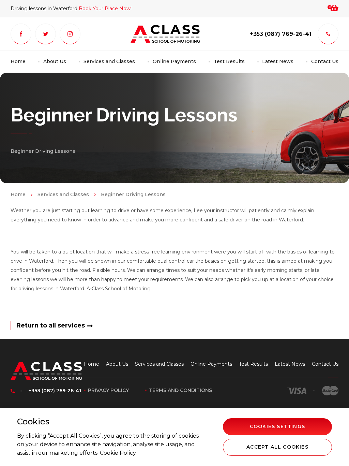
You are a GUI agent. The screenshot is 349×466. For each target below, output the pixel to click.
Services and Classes (109, 61)
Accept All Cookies (277, 447)
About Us (54, 61)
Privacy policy (108, 390)
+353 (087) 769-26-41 (281, 34)
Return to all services (50, 325)
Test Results (229, 61)
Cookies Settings (277, 426)
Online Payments (174, 61)
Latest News (277, 61)
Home (18, 61)
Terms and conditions (180, 390)
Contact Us (324, 61)
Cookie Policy (118, 453)
